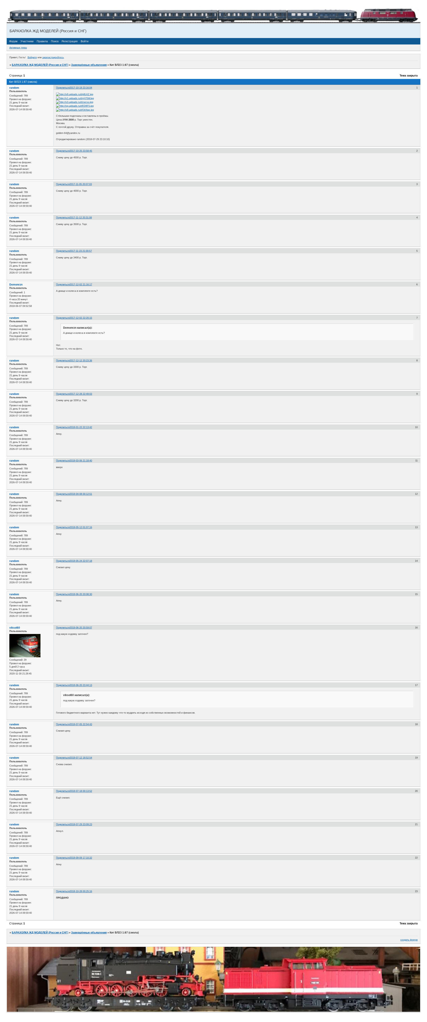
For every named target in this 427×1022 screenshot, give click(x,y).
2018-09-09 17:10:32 (81, 857)
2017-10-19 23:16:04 (81, 87)
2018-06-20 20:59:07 (81, 627)
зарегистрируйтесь (53, 57)
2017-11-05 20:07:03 (81, 184)
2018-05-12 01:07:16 (81, 527)
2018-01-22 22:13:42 (81, 427)
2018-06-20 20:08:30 (81, 594)
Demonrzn (15, 284)
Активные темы (18, 47)
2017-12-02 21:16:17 (81, 284)
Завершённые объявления (89, 64)
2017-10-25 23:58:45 (81, 150)
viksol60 (14, 627)
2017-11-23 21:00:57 (81, 250)
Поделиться (63, 87)
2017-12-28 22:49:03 (81, 393)
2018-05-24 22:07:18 (81, 560)
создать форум (409, 939)
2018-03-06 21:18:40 (81, 460)
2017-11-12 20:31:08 (81, 217)
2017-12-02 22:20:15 (81, 317)
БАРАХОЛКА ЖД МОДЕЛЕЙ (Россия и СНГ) (40, 64)
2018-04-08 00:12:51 (81, 494)
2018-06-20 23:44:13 (81, 685)
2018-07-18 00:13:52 (81, 791)
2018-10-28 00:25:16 (81, 891)
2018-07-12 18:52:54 (81, 757)
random (14, 87)
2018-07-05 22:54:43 (81, 724)
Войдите (32, 57)
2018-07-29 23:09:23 (81, 824)
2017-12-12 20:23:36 (81, 360)
